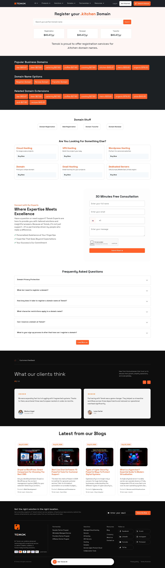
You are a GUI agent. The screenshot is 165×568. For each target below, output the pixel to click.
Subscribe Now (142, 513)
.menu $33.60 (123, 67)
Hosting (86, 542)
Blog (108, 530)
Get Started (125, 3)
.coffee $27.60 (70, 67)
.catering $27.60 (52, 67)
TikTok (124, 547)
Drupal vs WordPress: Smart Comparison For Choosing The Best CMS (19, 471)
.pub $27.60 (21, 102)
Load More (82, 342)
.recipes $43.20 (38, 102)
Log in (115, 3)
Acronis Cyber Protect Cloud (93, 548)
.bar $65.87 (21, 67)
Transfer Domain (59, 82)
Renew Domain (42, 82)
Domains (86, 545)
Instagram (142, 537)
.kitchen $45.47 (106, 67)
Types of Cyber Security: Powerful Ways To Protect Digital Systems (86, 471)
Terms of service (146, 561)
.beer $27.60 (36, 67)
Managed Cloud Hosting (91, 530)
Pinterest (142, 542)
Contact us (110, 540)
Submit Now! (116, 250)
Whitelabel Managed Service (62, 533)
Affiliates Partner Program (61, 539)
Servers (86, 533)
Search (127, 22)
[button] (93, 220)
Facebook (125, 531)
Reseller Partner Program (61, 530)
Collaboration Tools (90, 551)
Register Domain (23, 82)
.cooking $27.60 (88, 67)
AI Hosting (87, 536)
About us (110, 537)
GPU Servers (88, 539)
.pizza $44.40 (139, 96)
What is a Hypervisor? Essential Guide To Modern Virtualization (120, 471)
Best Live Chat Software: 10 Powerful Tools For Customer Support (53, 471)
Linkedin (125, 537)
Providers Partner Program (61, 536)
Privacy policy (134, 561)
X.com (141, 531)
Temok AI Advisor (143, 3)
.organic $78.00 (140, 67)
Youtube (125, 542)
